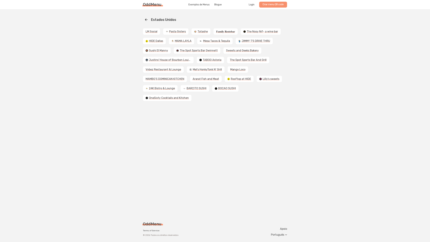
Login (251, 4)
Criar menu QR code (273, 4)
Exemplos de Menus (199, 4)
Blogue (218, 4)
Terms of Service (151, 230)
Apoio (283, 228)
